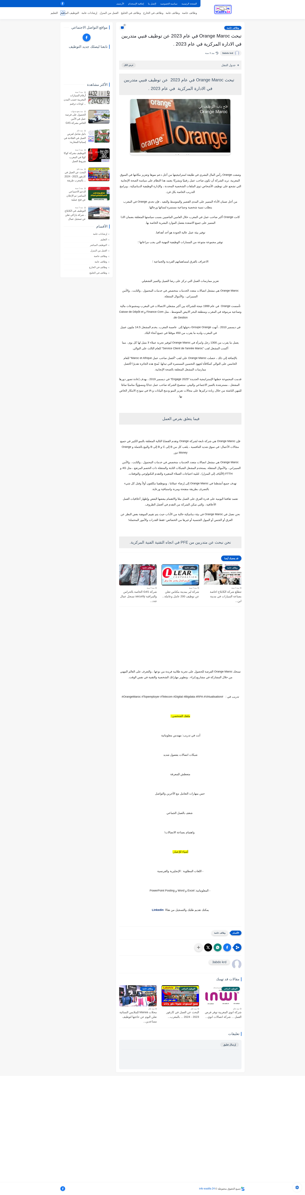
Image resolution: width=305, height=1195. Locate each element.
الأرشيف (120, 3)
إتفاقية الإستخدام (136, 3)
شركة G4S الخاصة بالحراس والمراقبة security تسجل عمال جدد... (138, 596)
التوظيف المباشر (69, 12)
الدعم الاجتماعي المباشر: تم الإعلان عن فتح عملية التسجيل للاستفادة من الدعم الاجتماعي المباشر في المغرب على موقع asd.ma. (75, 196)
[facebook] (62, 3)
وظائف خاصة (189, 12)
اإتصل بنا (152, 3)
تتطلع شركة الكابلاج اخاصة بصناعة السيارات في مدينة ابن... (225, 596)
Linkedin (158, 910)
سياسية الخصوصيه (168, 3)
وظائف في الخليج (131, 12)
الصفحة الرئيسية (189, 3)
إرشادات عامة (89, 12)
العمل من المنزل (109, 12)
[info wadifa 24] (223, 9)
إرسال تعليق (229, 1044)
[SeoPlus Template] (243, 1189)
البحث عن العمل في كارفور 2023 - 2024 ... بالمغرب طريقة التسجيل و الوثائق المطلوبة (75, 177)
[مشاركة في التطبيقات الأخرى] (199, 947)
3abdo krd (227, 53)
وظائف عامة (173, 12)
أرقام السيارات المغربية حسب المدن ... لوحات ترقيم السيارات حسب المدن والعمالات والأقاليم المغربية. (75, 100)
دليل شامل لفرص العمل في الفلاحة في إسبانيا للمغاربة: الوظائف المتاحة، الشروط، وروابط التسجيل (75, 138)
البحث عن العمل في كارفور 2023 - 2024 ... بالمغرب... (182, 1014)
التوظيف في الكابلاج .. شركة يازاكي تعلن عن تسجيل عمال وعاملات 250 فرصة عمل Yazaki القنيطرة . (75, 215)
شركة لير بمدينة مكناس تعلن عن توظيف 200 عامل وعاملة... (180, 594)
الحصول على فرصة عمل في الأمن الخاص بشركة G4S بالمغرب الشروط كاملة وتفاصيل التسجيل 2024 (75, 119)
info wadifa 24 (207, 1188)
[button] (227, 947)
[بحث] (62, 12)
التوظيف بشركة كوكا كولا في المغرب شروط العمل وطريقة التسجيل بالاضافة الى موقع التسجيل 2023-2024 (75, 158)
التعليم (54, 12)
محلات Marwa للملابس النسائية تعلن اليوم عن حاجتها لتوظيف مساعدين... (138, 1017)
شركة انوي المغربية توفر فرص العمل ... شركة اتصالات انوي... (223, 1014)
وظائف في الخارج (153, 12)
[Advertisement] (180, 645)
